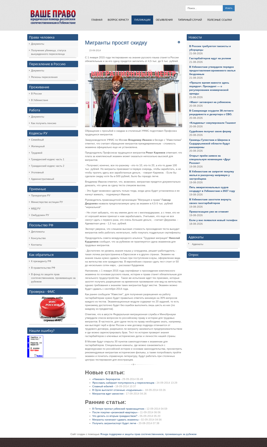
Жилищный (38, 146)
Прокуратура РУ (40, 195)
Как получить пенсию (43, 123)
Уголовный (37, 172)
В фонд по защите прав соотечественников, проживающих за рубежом (53, 278)
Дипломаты (38, 231)
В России (36, 93)
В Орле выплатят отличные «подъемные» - (129, 390)
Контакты (36, 244)
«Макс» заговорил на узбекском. (210, 102)
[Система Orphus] (35, 346)
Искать (228, 8)
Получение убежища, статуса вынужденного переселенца (48, 52)
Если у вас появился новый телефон (213, 220)
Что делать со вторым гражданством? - (126, 415)
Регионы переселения (44, 77)
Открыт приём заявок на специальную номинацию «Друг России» (209, 159)
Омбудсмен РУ (40, 215)
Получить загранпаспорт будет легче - (125, 423)
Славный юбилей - (114, 386)
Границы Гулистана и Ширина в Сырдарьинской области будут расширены (209, 143)
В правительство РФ (43, 267)
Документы (37, 43)
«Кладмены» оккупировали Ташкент (212, 122)
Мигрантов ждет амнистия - (119, 393)
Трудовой (36, 152)
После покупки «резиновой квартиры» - (126, 412)
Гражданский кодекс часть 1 (47, 159)
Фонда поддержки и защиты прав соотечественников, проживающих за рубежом (148, 434)
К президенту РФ (41, 261)
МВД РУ (36, 208)
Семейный (37, 139)
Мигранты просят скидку (116, 43)
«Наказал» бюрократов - (117, 379)
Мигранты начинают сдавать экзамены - (127, 419)
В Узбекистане (39, 100)
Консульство (38, 238)
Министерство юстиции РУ (47, 202)
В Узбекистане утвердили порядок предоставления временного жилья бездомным (212, 70)
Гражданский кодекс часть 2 (47, 165)
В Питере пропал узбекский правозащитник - (129, 408)
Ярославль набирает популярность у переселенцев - (134, 382)
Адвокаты (197, 244)
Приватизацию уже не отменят (209, 211)
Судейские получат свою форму (210, 131)
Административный (42, 178)
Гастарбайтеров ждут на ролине (210, 58)
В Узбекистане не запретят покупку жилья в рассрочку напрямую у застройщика (211, 175)
